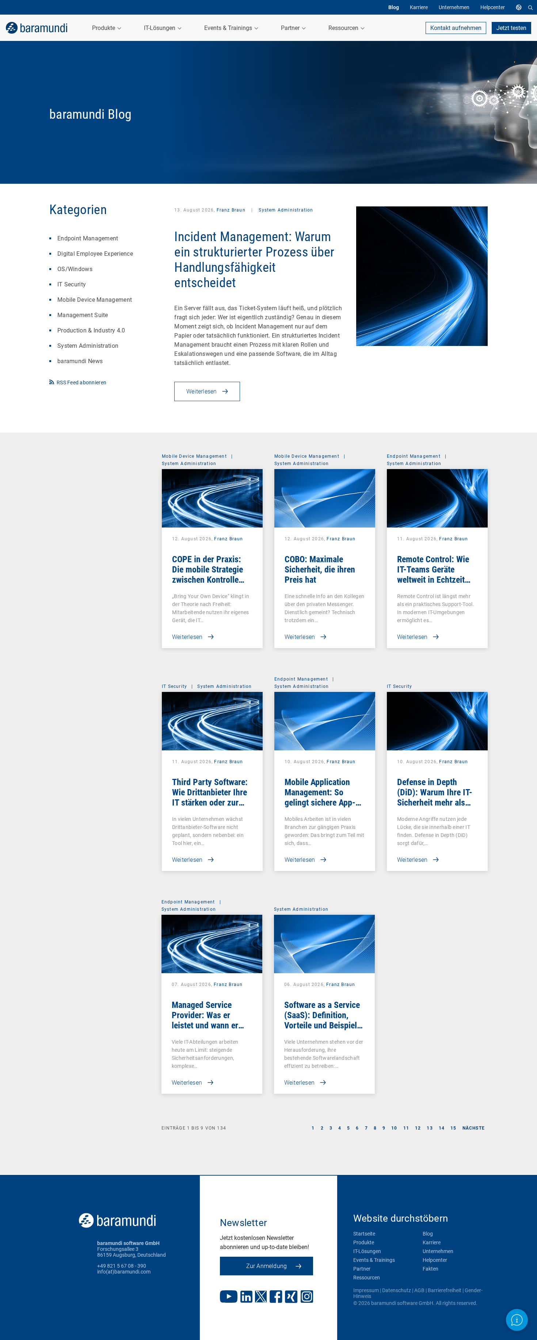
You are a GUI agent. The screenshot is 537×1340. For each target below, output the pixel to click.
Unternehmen (438, 1251)
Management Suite (82, 315)
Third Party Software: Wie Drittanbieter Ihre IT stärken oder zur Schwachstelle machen (212, 797)
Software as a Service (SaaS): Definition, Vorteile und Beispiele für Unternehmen (322, 1020)
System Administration (87, 345)
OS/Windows (74, 269)
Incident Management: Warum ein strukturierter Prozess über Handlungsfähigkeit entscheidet (254, 259)
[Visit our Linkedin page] (246, 1297)
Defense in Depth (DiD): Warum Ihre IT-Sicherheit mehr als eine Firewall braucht (434, 797)
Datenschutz (396, 1290)
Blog (428, 1234)
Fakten (430, 1269)
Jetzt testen (511, 27)
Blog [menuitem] (393, 7)
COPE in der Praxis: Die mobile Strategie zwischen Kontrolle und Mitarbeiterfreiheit (211, 574)
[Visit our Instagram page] (307, 1297)
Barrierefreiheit (444, 1290)
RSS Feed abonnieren (81, 382)
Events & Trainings (374, 1260)
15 (453, 1128)
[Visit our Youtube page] (228, 1297)
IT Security (71, 284)
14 (442, 1128)
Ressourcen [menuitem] (344, 27)
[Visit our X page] (261, 1297)
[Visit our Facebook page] (276, 1297)
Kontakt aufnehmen (455, 27)
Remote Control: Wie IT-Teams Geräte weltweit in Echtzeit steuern (433, 574)
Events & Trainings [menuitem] (229, 27)
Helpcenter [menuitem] (492, 7)
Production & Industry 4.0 (91, 330)
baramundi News (80, 361)
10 (394, 1128)
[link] (36, 27)
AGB (419, 1290)
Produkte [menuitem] (104, 27)
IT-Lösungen (367, 1251)
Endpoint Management (87, 238)
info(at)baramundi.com (124, 1272)
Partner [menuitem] (291, 27)
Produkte (363, 1242)
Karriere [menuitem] (419, 7)
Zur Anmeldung (266, 1266)
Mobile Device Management (94, 299)
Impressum (366, 1290)
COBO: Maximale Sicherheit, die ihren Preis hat (320, 569)
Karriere (432, 1242)
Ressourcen (366, 1277)
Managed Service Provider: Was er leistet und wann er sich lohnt (205, 1020)
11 (406, 1128)
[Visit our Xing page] (291, 1297)
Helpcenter (435, 1260)
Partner (361, 1269)
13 (430, 1128)
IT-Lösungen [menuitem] (160, 27)
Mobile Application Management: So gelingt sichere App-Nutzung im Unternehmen (320, 802)
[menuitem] (520, 7)
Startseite (364, 1234)
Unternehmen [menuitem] (454, 7)
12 (418, 1128)
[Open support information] (516, 1319)
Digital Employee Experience (95, 253)
